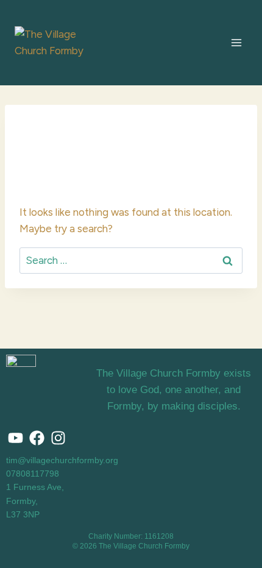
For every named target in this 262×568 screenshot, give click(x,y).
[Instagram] (58, 438)
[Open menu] (236, 42)
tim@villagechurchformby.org (62, 460)
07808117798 (32, 473)
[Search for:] (131, 260)
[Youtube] (15, 438)
